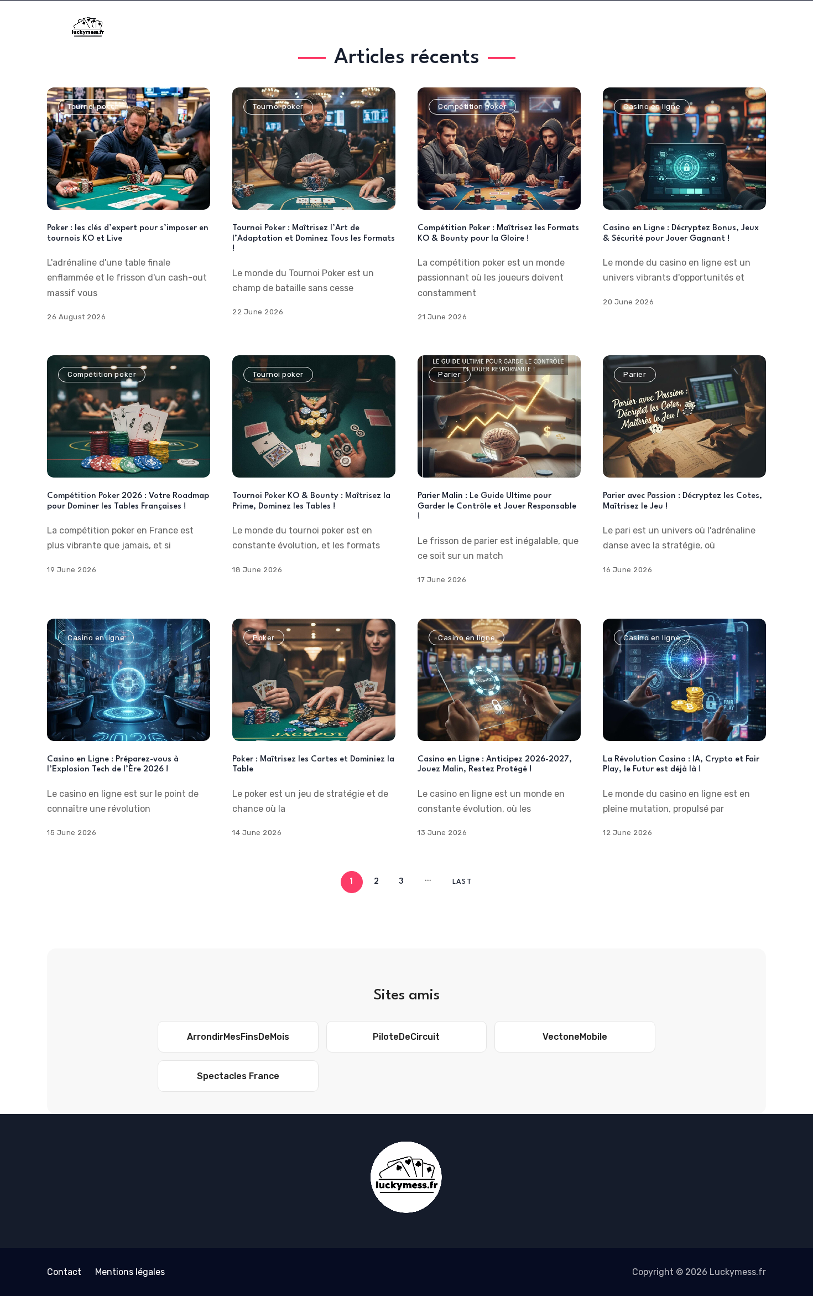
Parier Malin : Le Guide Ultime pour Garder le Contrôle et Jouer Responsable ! (497, 506)
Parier (449, 374)
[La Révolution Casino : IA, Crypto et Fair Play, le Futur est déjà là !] (684, 680)
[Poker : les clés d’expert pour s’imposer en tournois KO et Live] (128, 148)
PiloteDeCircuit (406, 1036)
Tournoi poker (92, 106)
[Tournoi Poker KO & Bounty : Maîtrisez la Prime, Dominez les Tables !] (313, 416)
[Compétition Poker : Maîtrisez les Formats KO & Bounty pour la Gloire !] (499, 148)
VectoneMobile (575, 1036)
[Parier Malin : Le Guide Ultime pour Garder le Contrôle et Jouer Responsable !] (499, 416)
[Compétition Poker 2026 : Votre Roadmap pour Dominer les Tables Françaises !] (128, 416)
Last (462, 881)
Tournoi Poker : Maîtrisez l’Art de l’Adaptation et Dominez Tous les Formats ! (313, 238)
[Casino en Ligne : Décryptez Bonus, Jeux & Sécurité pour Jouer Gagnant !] (684, 148)
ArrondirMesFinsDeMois (238, 1036)
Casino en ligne (651, 106)
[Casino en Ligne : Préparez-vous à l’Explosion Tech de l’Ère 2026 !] (128, 680)
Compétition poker (472, 106)
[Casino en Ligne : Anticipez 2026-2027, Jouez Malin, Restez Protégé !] (499, 680)
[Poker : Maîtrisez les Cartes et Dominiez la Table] (313, 680)
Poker (264, 638)
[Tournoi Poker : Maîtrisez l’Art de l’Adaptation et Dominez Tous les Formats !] (313, 148)
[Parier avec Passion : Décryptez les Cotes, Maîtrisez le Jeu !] (684, 416)
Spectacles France (238, 1076)
